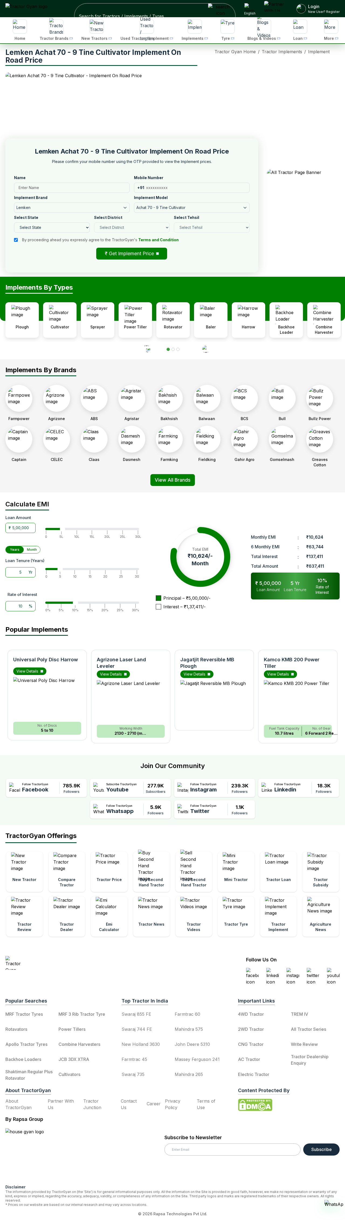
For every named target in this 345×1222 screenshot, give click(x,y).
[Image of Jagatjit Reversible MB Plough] (214, 702)
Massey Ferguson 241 (197, 1059)
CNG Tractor (251, 1044)
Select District (108, 217)
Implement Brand (30, 197)
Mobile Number (148, 177)
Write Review (304, 1044)
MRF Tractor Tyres (24, 1014)
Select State (26, 217)
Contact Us (129, 1104)
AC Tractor (249, 1059)
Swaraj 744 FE (137, 1029)
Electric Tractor (253, 1074)
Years (14, 550)
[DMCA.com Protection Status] (255, 1105)
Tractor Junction (92, 1104)
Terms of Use (206, 1104)
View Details (27, 671)
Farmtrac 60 (187, 1014)
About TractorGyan (18, 1104)
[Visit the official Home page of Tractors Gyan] (52, 963)
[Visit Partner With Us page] (276, 8)
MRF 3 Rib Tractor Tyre (81, 1014)
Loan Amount (18, 517)
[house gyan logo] (31, 1154)
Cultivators (69, 1074)
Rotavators (16, 1029)
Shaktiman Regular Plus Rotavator (29, 1075)
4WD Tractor (251, 1014)
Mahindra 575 (189, 1029)
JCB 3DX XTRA (73, 1059)
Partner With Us (61, 1104)
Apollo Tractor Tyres (26, 1044)
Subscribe (321, 1149)
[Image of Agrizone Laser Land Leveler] (131, 702)
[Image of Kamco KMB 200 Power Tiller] (298, 702)
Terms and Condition (158, 239)
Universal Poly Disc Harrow (45, 659)
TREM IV (299, 1014)
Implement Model (151, 197)
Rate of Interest (22, 594)
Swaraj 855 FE (136, 1014)
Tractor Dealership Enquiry (310, 1060)
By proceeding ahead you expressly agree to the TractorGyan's (100, 239)
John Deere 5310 (192, 1044)
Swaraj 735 (133, 1074)
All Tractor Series (308, 1029)
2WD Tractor (251, 1029)
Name (20, 177)
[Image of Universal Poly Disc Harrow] (47, 699)
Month (32, 550)
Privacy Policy (172, 1104)
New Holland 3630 (141, 1044)
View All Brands (173, 480)
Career (154, 1103)
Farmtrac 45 (134, 1059)
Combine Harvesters (79, 1044)
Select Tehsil (186, 217)
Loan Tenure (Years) (24, 560)
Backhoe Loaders (23, 1059)
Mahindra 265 (189, 1074)
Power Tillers (71, 1029)
